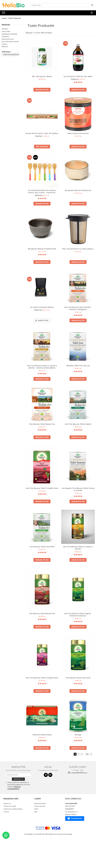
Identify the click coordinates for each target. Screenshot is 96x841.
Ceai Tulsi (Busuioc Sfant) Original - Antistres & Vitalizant (78, 614)
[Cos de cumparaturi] (91, 12)
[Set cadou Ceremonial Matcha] (42, 287)
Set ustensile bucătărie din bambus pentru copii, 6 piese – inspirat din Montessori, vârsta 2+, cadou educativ (42, 191)
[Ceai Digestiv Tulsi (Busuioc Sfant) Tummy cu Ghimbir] (78, 465)
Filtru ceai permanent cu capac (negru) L (78, 249)
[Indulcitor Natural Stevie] (42, 715)
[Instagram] (50, 775)
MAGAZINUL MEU (11, 798)
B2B (35, 812)
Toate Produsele (14, 18)
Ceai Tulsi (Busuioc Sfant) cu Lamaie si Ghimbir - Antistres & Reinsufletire (42, 366)
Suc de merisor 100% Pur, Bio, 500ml (78, 76)
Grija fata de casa (7, 39)
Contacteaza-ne (76, 818)
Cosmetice (5, 36)
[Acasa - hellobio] (13, 5)
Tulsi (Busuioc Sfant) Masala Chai (42, 424)
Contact (6, 812)
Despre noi (7, 803)
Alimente (5, 29)
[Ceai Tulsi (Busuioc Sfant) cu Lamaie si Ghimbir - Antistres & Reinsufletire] (42, 345)
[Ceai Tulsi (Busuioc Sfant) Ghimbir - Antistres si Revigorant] (78, 287)
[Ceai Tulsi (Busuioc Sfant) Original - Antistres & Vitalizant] (78, 589)
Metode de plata (40, 803)
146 (87, 754)
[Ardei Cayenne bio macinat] (78, 114)
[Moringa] (78, 715)
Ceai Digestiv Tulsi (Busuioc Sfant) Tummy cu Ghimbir (78, 489)
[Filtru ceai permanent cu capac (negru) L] (78, 228)
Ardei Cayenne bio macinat (78, 133)
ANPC (36, 809)
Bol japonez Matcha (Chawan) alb (78, 190)
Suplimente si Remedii (9, 34)
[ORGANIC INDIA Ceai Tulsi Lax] (78, 345)
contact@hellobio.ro (79, 772)
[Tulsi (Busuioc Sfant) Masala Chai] (42, 404)
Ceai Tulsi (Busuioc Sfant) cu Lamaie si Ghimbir (78, 547)
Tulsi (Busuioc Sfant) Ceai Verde (42, 546)
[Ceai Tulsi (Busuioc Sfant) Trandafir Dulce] (42, 465)
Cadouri (4, 44)
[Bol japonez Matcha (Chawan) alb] (78, 171)
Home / (5, 18)
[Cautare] (92, 5)
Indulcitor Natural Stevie (42, 735)
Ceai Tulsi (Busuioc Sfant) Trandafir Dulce (42, 488)
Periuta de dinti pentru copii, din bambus (42, 133)
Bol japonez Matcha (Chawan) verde (42, 249)
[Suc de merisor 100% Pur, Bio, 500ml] (78, 57)
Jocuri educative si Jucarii (10, 41)
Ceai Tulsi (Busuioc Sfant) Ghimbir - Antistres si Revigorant (78, 308)
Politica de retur (39, 806)
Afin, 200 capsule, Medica (42, 76)
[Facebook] (46, 775)
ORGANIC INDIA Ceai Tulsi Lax (78, 365)
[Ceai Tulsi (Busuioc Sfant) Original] (78, 404)
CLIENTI (37, 798)
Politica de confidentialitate (13, 809)
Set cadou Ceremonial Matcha (42, 307)
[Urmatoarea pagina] (90, 754)
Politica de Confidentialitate (14, 788)
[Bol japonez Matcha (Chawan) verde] (42, 228)
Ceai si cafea (6, 31)
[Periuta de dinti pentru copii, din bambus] (42, 114)
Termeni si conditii (10, 806)
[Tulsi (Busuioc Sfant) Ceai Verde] (42, 526)
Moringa (78, 735)
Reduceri (5, 46)
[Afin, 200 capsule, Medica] (42, 57)
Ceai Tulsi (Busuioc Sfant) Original (78, 424)
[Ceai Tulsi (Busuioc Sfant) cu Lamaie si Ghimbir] (78, 527)
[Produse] (4, 13)
